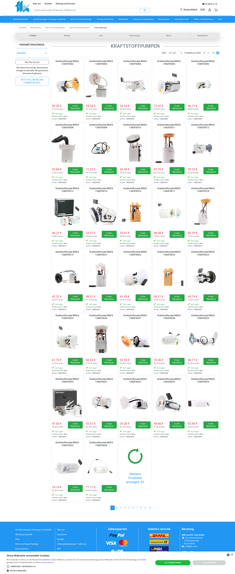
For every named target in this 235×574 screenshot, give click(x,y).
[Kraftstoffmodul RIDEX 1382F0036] (101, 466)
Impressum (62, 534)
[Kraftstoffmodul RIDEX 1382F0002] (67, 85)
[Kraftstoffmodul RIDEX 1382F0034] (203, 402)
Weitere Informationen (45, 562)
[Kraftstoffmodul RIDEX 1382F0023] (169, 275)
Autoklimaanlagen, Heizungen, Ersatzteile (33, 530)
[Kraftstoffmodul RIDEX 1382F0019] (67, 275)
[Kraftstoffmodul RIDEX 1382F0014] (101, 212)
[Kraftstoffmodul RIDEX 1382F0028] (169, 339)
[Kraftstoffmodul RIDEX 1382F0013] (67, 212)
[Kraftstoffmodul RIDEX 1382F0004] (135, 85)
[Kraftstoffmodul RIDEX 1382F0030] (67, 402)
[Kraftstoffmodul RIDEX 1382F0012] (203, 148)
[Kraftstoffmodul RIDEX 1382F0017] (169, 212)
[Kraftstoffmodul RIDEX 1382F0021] (101, 275)
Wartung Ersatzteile (23, 534)
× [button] (232, 555)
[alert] (117, 562)
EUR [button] (202, 9)
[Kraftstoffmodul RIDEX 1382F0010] (135, 148)
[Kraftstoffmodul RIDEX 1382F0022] (135, 275)
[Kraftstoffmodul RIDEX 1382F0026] (101, 339)
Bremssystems (21, 549)
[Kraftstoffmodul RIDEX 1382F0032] (135, 402)
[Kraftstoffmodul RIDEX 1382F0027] (135, 339)
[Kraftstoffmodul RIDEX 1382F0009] (101, 148)
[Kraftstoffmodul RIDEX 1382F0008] (67, 148)
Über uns (37, 4)
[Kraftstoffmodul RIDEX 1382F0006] (203, 85)
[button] (8, 566)
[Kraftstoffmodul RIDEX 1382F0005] (169, 85)
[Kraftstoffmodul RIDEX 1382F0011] (169, 148)
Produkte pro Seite (193, 53)
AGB (59, 549)
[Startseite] (22, 7)
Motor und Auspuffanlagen (27, 544)
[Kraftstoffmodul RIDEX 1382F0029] (203, 339)
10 (150, 508)
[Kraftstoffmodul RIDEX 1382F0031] (101, 402)
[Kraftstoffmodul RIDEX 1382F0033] (169, 402)
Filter (164, 53)
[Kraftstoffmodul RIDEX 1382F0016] (135, 212)
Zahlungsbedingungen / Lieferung (71, 544)
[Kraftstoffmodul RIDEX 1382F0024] (203, 275)
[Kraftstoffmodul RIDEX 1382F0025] (67, 339)
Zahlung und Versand (65, 4)
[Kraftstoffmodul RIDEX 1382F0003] (101, 85)
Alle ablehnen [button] (209, 562)
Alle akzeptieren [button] (173, 562)
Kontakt (48, 4)
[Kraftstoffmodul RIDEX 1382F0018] (203, 212)
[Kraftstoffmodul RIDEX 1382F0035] (67, 466)
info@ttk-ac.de (191, 546)
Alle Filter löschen (32, 62)
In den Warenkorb (75, 107)
